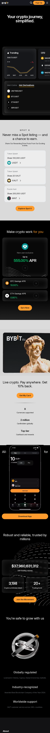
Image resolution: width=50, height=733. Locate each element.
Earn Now (25, 308)
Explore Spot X (25, 208)
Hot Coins (12, 85)
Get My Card (25, 395)
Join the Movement (25, 599)
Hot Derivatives (26, 85)
